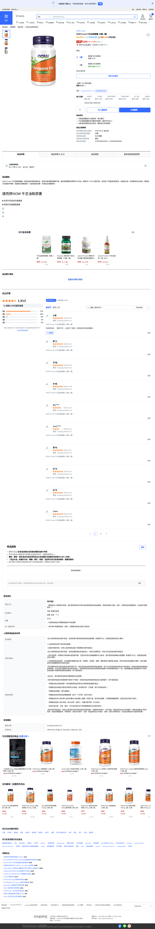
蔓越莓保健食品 (7, 843)
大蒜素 (36, 843)
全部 (39, 17)
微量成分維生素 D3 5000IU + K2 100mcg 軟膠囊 (18, 865)
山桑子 (47, 832)
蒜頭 (85, 832)
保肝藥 (18, 846)
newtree (42, 843)
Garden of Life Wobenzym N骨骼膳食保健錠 (17, 874)
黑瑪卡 (130, 846)
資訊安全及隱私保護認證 (102, 904)
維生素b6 (22, 843)
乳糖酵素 (96, 843)
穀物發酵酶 (89, 846)
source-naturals (139, 843)
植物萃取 (20, 27)
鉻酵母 (29, 843)
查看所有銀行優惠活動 (92, 103)
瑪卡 (80, 832)
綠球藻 (27, 832)
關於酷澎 (4, 904)
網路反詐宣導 (6, 907)
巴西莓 (9, 832)
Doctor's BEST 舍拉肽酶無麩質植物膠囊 (16, 862)
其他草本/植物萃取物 (31, 27)
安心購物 (80, 904)
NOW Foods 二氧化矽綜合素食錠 (14, 891)
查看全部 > (24, 736)
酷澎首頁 (5, 27)
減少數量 (84, 109)
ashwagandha (121, 846)
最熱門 (48, 307)
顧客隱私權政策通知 (68, 904)
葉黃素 (40, 832)
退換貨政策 (44, 904)
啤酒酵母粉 (51, 843)
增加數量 (84, 111)
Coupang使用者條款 (31, 904)
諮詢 (142, 547)
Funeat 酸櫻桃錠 (9, 877)
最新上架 (56, 307)
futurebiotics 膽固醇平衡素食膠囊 (14, 885)
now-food (88, 843)
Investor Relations (15, 904)
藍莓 (21, 832)
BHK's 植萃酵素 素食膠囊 (11, 888)
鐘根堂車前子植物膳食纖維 (30, 846)
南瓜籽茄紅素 (120, 843)
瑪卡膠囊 (59, 846)
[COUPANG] (40, 917)
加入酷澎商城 (117, 904)
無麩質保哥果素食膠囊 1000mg (13, 857)
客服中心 (144, 9)
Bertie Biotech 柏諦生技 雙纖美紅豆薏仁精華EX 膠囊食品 (21, 868)
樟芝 (15, 843)
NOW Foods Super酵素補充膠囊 (14, 879)
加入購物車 (102, 110)
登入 (133, 9)
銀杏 (75, 832)
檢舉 (139, 583)
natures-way (60, 843)
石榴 (3, 832)
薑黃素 (91, 832)
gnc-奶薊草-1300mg (107, 843)
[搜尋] (135, 17)
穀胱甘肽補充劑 (69, 846)
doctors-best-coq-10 (108, 846)
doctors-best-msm (7, 846)
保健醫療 (12, 27)
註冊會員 (138, 9)
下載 (100, 4)
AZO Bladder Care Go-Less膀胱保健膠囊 (16, 882)
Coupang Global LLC (93, 91)
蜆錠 (77, 846)
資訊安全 (89, 904)
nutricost (129, 843)
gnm (82, 846)
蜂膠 (52, 832)
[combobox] (142, 307)
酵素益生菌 (70, 843)
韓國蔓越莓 (50, 846)
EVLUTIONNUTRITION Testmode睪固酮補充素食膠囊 (20, 860)
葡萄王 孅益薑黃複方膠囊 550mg (14, 894)
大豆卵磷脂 (79, 843)
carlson (97, 846)
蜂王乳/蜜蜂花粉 (61, 832)
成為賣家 (151, 9)
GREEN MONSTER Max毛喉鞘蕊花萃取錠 (17, 871)
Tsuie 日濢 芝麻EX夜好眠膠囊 (13, 896)
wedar (43, 846)
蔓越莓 (16, 832)
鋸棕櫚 (34, 832)
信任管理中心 (55, 904)
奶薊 (70, 832)
